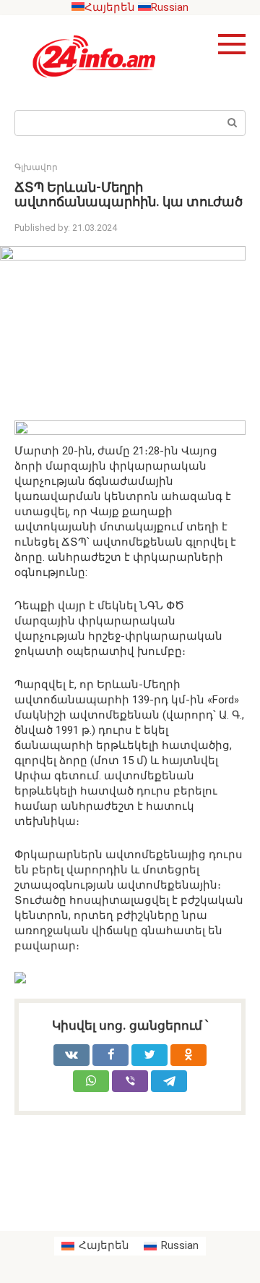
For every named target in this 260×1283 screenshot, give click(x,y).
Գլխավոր (36, 167)
